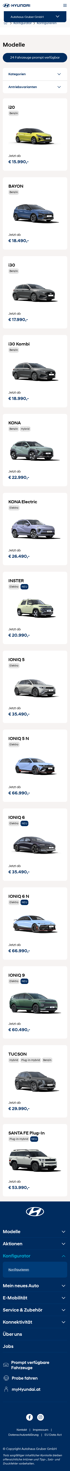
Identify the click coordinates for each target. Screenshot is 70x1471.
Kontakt (22, 1429)
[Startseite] (35, 1209)
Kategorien (17, 74)
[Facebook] (29, 1417)
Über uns (12, 1334)
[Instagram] (40, 1417)
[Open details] (57, 17)
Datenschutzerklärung (23, 1434)
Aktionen (12, 1244)
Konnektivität (17, 1322)
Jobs (8, 1346)
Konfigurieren (18, 1269)
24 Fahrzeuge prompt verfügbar (35, 57)
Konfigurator (16, 1256)
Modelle (11, 1231)
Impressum (40, 1429)
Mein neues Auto (21, 1286)
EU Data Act (53, 1434)
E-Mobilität (15, 1298)
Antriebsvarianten (22, 87)
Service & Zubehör (22, 1310)
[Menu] (65, 5)
